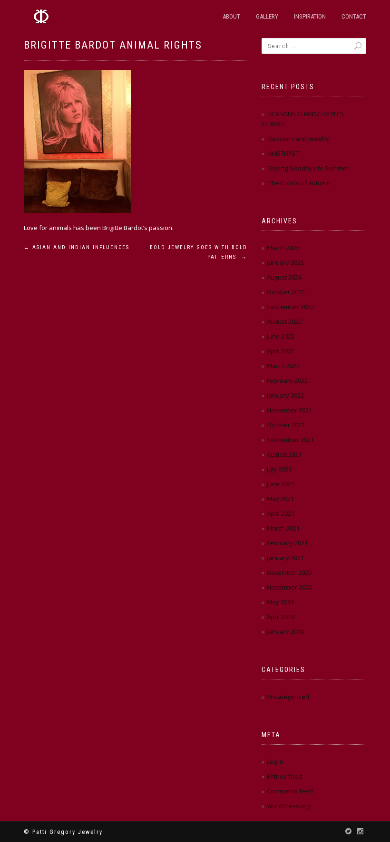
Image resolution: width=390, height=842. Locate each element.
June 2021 (280, 484)
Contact (353, 16)
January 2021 (285, 557)
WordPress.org (288, 806)
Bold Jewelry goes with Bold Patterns (198, 252)
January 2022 (285, 395)
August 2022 (284, 321)
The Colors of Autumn (299, 183)
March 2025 (283, 247)
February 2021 (287, 543)
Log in (275, 761)
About (231, 16)
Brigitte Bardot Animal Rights (113, 45)
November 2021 (289, 410)
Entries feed (284, 776)
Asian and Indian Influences (76, 247)
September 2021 (290, 439)
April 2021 (280, 513)
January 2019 (285, 631)
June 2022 (280, 336)
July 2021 (279, 469)
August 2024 (284, 277)
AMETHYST (283, 153)
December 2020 (289, 572)
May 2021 (280, 498)
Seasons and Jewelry (298, 138)
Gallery (267, 16)
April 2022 (280, 351)
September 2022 (290, 306)
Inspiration (310, 16)
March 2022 (283, 365)
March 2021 (283, 528)
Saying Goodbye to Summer (308, 168)
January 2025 (285, 262)
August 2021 (284, 454)
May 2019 (280, 602)
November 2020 (289, 587)
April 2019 (280, 616)
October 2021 (286, 425)
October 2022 (286, 292)
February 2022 (287, 380)
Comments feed (290, 791)
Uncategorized (288, 696)
